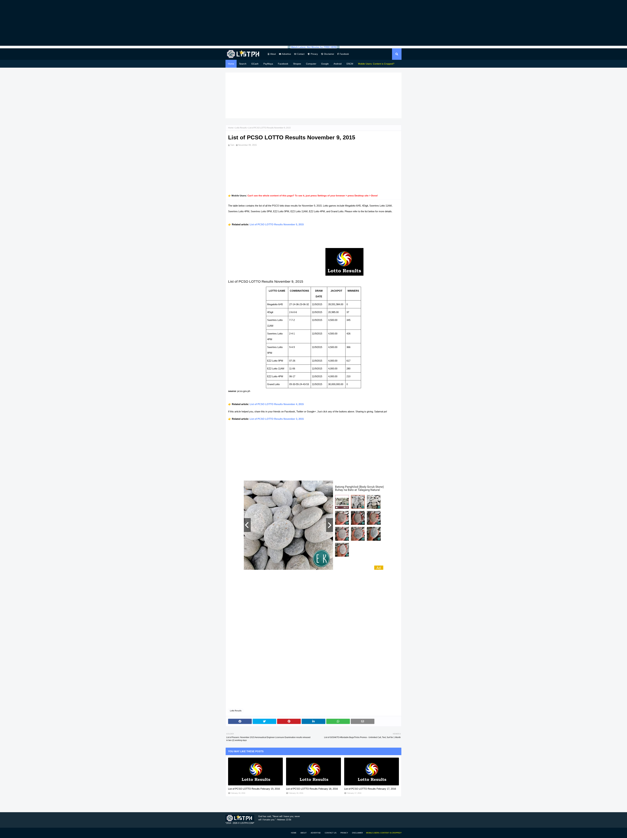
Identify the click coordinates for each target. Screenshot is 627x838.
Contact (301, 54)
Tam (232, 145)
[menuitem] (376, 64)
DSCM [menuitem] (349, 63)
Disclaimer (329, 54)
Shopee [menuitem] (297, 63)
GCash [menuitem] (254, 63)
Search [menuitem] (242, 63)
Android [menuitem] (338, 63)
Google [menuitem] (325, 63)
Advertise (286, 54)
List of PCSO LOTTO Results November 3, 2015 (277, 418)
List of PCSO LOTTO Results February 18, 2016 (312, 788)
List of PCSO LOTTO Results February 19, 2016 (254, 788)
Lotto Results (241, 128)
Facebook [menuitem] (283, 63)
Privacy (314, 54)
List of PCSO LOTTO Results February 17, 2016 (370, 788)
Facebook (344, 54)
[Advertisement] (313, 23)
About (273, 54)
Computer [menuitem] (311, 63)
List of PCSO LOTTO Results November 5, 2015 (277, 224)
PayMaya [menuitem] (268, 63)
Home (230, 128)
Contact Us (330, 833)
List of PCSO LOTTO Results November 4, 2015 (277, 404)
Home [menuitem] (231, 63)
